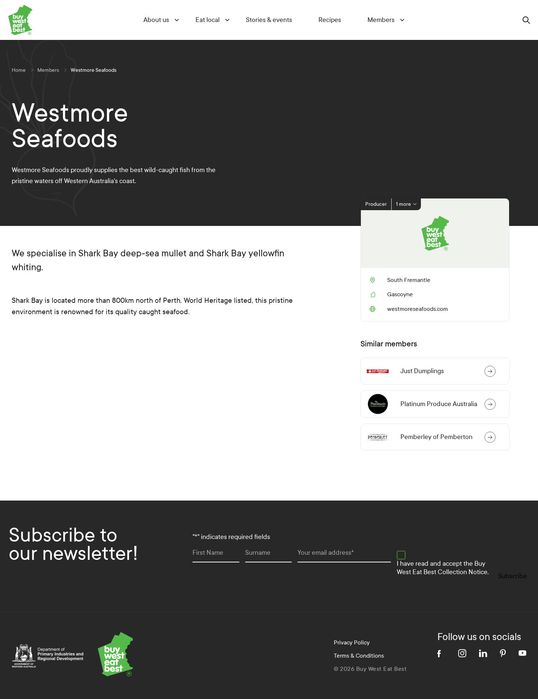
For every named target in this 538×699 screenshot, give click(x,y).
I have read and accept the (443, 568)
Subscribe (512, 576)
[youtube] (522, 653)
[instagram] (462, 653)
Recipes (329, 20)
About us (156, 20)
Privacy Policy (352, 642)
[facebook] (441, 653)
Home (19, 70)
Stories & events (269, 20)
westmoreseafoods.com (409, 309)
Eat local (207, 20)
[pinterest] (503, 653)
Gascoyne (400, 294)
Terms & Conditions (359, 655)
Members (381, 20)
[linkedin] (483, 653)
